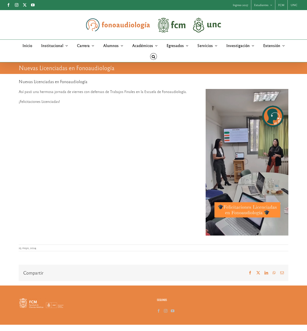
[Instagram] (165, 311)
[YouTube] (172, 311)
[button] (153, 56)
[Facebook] (158, 311)
